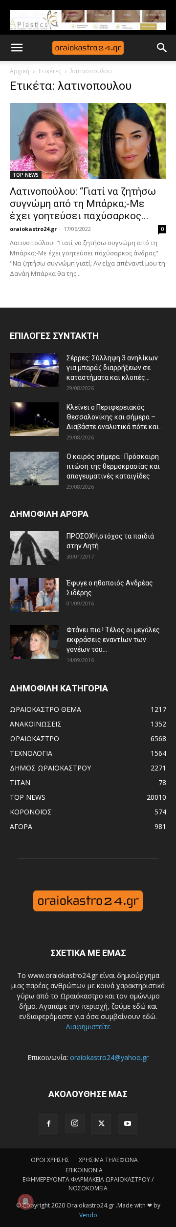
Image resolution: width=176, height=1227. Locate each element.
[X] (101, 1124)
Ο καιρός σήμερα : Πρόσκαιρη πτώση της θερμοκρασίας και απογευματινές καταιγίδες (113, 466)
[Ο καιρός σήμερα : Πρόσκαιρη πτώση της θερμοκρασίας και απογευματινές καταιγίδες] (34, 468)
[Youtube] (127, 1124)
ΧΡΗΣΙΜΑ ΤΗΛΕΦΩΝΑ (108, 1160)
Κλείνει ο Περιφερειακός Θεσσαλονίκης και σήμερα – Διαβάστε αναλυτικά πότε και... (114, 417)
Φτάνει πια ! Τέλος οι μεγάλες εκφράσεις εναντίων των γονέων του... (113, 639)
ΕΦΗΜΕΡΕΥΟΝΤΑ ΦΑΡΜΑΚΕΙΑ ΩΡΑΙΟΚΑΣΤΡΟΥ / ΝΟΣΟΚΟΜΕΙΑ (88, 1183)
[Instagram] (75, 1123)
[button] (16, 48)
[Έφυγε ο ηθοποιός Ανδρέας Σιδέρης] (34, 595)
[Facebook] (48, 1124)
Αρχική (19, 71)
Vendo (88, 1215)
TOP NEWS (26, 174)
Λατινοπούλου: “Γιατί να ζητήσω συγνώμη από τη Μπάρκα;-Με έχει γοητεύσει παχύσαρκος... (83, 204)
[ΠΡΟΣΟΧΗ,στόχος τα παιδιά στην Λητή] (34, 548)
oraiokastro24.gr (33, 228)
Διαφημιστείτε (88, 1026)
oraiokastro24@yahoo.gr (109, 1057)
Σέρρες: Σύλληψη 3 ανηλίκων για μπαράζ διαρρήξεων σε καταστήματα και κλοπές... (112, 367)
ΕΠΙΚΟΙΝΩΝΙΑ (84, 1170)
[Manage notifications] (25, 1201)
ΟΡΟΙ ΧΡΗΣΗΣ (50, 1160)
